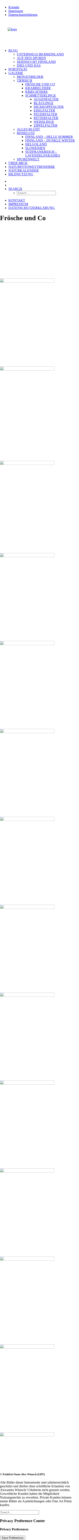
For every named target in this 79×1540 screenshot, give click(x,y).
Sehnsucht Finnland (36, 62)
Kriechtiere (36, 92)
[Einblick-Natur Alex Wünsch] (39, 32)
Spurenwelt (28, 159)
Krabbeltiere (38, 88)
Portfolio (17, 69)
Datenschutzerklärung (22, 14)
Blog (13, 50)
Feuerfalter (45, 114)
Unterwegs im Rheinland (40, 54)
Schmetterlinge (40, 95)
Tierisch (24, 80)
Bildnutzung (20, 174)
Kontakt (13, 7)
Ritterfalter (46, 118)
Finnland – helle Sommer (49, 137)
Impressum (15, 11)
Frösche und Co (40, 84)
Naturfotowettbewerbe (31, 167)
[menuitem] (43, 7)
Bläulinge (44, 103)
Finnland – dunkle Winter (50, 140)
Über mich (17, 163)
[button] (15, 189)
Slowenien (35, 148)
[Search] (19, 1512)
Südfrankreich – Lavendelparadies (42, 153)
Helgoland (36, 144)
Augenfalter (46, 99)
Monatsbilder (30, 77)
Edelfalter (44, 110)
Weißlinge (44, 122)
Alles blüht (28, 129)
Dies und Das (29, 65)
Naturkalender (23, 170)
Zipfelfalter (46, 125)
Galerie (15, 73)
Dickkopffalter (49, 107)
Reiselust (26, 133)
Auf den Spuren (31, 58)
